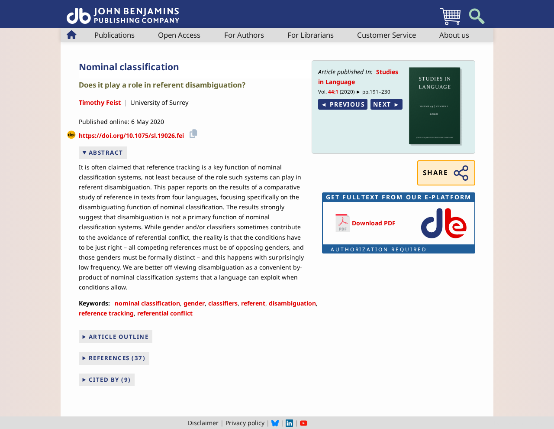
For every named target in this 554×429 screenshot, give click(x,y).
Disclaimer (203, 423)
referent (253, 303)
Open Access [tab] (179, 35)
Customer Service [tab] (386, 35)
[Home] (123, 11)
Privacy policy (244, 423)
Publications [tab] (114, 35)
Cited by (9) (110, 380)
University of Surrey (159, 102)
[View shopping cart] (450, 24)
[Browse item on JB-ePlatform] (443, 239)
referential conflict (165, 313)
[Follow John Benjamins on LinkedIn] (289, 423)
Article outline (119, 337)
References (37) (117, 358)
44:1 (333, 91)
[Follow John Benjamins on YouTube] (303, 423)
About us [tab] (454, 35)
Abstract (106, 152)
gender (194, 303)
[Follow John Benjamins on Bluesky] (275, 423)
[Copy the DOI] (192, 132)
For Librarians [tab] (310, 35)
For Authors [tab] (244, 35)
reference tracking (106, 313)
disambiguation (292, 303)
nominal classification (147, 303)
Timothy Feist (100, 102)
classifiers (223, 303)
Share (435, 172)
